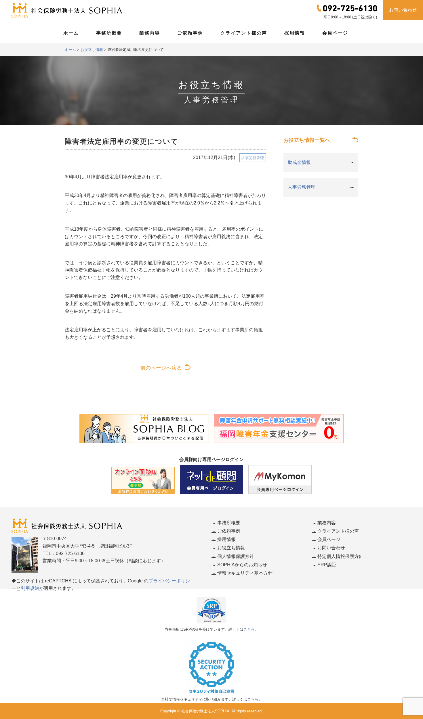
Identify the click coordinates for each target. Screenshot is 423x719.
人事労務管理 (252, 158)
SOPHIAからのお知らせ (242, 564)
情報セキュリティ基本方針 (245, 573)
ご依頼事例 (190, 32)
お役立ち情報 (231, 547)
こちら (249, 629)
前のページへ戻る (161, 368)
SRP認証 (326, 564)
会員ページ (335, 32)
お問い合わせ (403, 9)
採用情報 (294, 32)
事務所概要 (109, 32)
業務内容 (149, 32)
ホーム (71, 32)
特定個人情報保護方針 (340, 556)
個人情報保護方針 (235, 556)
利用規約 (30, 588)
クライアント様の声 (243, 32)
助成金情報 (299, 162)
